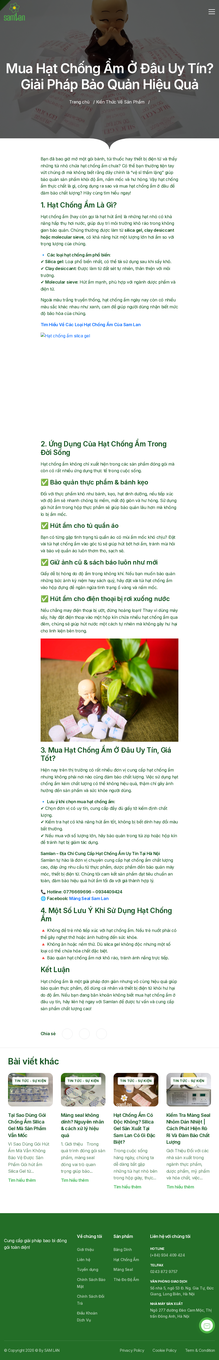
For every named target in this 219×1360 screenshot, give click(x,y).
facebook (67, 1034)
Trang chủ (79, 102)
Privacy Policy (132, 1350)
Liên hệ (83, 1259)
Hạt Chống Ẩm (126, 1259)
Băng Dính (123, 1249)
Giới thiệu (85, 1249)
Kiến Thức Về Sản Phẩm (120, 102)
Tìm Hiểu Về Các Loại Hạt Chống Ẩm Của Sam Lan (91, 324)
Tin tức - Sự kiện (30, 1081)
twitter (84, 1034)
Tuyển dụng (87, 1269)
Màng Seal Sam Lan (89, 898)
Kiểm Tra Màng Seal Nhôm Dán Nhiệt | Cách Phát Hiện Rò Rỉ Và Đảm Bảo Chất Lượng (188, 1128)
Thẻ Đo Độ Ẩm (126, 1279)
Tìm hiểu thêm (22, 1180)
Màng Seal (123, 1269)
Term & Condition (200, 1350)
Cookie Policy (164, 1350)
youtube (33, 1262)
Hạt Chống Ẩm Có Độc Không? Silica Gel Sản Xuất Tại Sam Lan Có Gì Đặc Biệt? (134, 1128)
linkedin (101, 1034)
